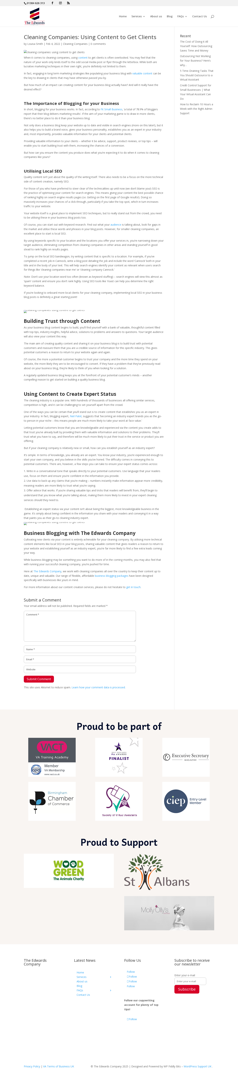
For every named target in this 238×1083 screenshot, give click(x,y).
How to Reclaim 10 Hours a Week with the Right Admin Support (196, 108)
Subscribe (187, 989)
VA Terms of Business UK (58, 1066)
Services (136, 16)
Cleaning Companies (75, 44)
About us (156, 16)
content (83, 57)
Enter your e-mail (184, 975)
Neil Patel (75, 416)
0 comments (98, 44)
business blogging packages (111, 575)
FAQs (180, 16)
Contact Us (199, 16)
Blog (170, 16)
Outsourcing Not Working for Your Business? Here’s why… (195, 60)
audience (115, 224)
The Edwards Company (47, 571)
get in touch (133, 587)
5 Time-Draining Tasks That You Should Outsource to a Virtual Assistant (196, 75)
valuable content (142, 73)
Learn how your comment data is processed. (99, 687)
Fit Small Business (111, 109)
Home (123, 16)
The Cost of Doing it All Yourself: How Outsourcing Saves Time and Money (196, 46)
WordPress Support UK (197, 1066)
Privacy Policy (32, 1066)
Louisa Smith (35, 44)
